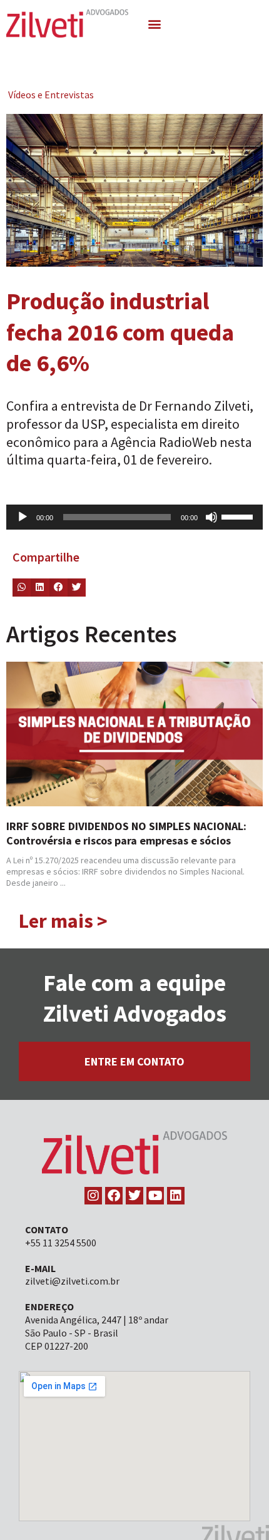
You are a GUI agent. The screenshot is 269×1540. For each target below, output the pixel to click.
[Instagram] (93, 1195)
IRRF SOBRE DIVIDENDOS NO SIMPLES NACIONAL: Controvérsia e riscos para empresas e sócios (126, 833)
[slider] (238, 516)
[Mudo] (211, 517)
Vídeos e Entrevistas (51, 94)
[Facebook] (114, 1195)
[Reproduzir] (22, 517)
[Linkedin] (176, 1195)
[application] (134, 517)
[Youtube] (155, 1195)
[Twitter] (134, 1195)
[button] (155, 23)
